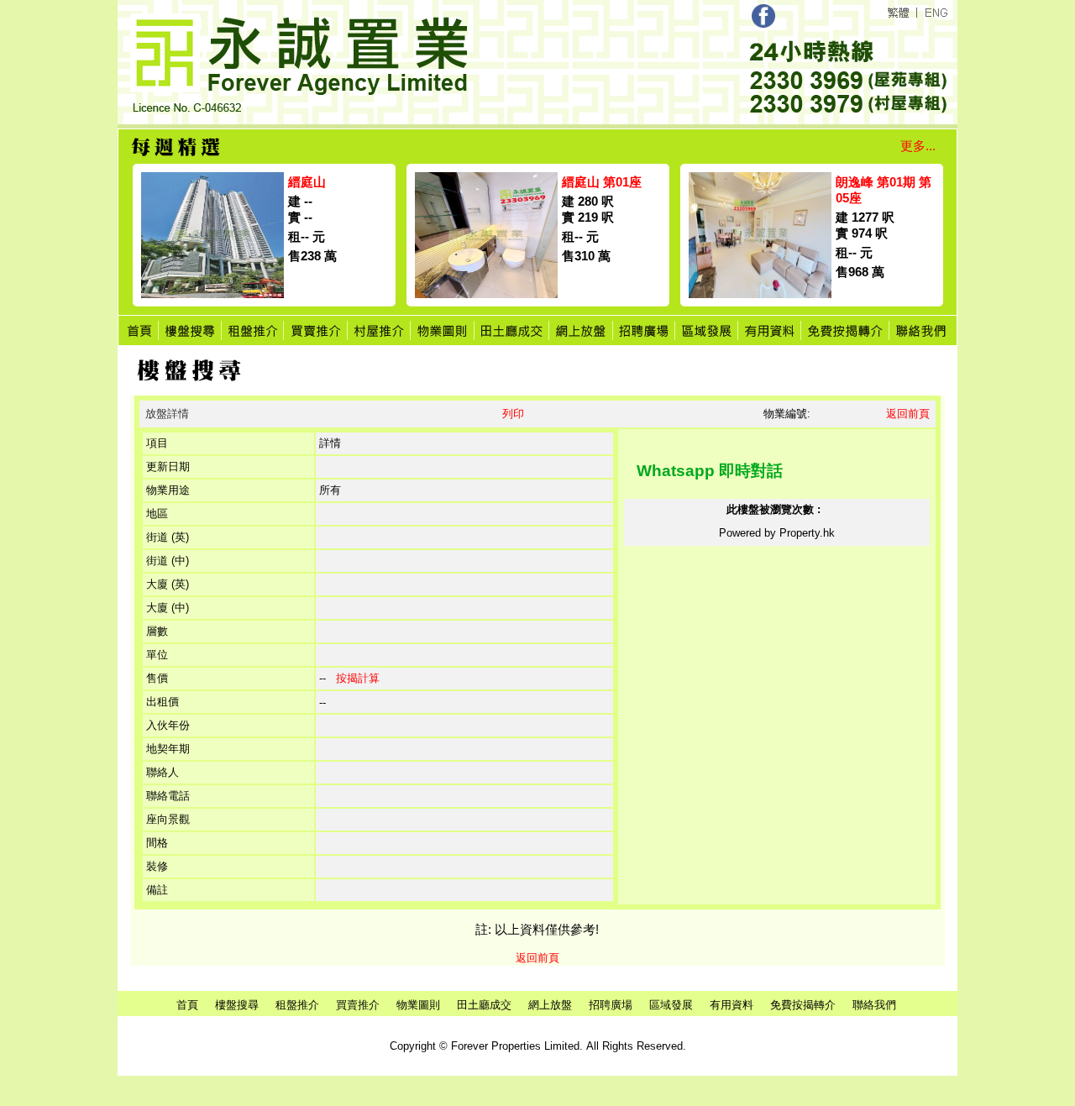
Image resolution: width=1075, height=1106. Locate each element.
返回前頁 (908, 413)
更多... (918, 146)
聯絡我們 (874, 1005)
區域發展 (671, 1005)
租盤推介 (297, 1005)
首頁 (187, 1005)
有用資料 (731, 1005)
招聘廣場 (610, 1005)
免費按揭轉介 (803, 1005)
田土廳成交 (484, 1005)
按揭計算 (358, 678)
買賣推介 (358, 1005)
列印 (513, 413)
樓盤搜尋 (237, 1005)
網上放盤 (550, 1005)
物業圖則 (418, 1005)
